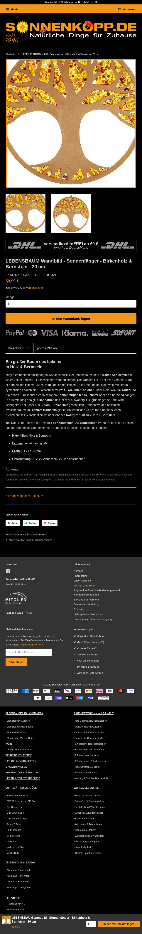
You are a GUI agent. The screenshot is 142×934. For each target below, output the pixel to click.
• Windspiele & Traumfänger (88, 824)
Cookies (78, 609)
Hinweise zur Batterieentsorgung (93, 619)
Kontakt (78, 571)
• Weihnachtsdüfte (15, 847)
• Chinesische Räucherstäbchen (90, 744)
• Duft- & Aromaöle (15, 813)
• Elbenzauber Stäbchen (18, 721)
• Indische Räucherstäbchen (88, 726)
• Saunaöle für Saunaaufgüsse (89, 801)
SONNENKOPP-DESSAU (66, 684)
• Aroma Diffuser (14, 824)
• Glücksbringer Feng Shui (87, 841)
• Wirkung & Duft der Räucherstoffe (91, 778)
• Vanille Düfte (13, 853)
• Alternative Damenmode (18, 870)
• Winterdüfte (12, 841)
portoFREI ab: (47, 348)
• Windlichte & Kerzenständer (88, 813)
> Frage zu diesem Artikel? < (24, 495)
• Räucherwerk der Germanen (89, 749)
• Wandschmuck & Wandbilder (89, 836)
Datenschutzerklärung (86, 604)
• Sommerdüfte (13, 836)
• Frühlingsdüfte (13, 830)
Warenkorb (129, 9)
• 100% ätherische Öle (17, 795)
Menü (14, 9)
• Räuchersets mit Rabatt (86, 772)
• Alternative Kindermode (18, 881)
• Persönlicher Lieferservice (19, 749)
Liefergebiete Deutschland (89, 614)
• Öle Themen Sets (15, 807)
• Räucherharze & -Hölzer (86, 755)
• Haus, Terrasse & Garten (87, 795)
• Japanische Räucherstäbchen (89, 738)
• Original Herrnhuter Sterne (88, 853)
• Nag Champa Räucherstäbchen (90, 721)
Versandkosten (35, 287)
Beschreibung (19, 348)
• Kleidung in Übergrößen (18, 887)
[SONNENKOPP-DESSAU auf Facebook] (8, 571)
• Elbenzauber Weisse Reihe (20, 738)
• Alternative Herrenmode (18, 876)
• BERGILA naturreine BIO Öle (21, 801)
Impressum (80, 575)
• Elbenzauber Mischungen (19, 726)
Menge (10, 297)
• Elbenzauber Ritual (16, 732)
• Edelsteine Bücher (15, 909)
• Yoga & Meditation (83, 847)
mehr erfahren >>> (32, 644)
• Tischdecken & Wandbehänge (89, 807)
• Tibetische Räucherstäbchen (89, 732)
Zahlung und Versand (86, 599)
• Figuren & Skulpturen (85, 830)
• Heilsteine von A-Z (15, 904)
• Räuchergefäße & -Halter (87, 767)
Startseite (11, 54)
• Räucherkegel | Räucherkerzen (90, 761)
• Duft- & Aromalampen (17, 818)
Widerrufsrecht (82, 580)
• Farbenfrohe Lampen (85, 818)
